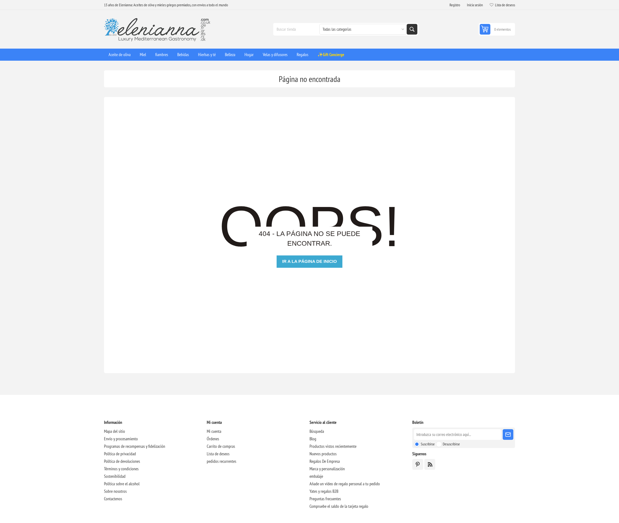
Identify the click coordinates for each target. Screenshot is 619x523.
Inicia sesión (475, 4)
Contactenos (113, 498)
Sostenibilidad (114, 476)
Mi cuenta (214, 431)
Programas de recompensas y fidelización (134, 446)
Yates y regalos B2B (324, 491)
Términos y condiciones (121, 468)
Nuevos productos (323, 454)
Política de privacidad (120, 454)
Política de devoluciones (122, 461)
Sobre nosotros (115, 491)
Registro (455, 4)
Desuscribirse (451, 444)
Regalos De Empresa (325, 461)
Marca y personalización (327, 468)
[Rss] (429, 464)
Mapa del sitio (114, 431)
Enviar (508, 434)
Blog (313, 439)
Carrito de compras (221, 446)
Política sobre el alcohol (122, 483)
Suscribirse (428, 444)
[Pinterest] (417, 464)
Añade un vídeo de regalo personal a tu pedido (345, 483)
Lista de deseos (218, 454)
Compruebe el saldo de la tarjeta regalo (339, 506)
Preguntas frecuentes (325, 498)
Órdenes (213, 439)
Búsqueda (412, 29)
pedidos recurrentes (221, 461)
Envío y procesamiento (121, 439)
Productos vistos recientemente (333, 446)
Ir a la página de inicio (309, 261)
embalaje (316, 476)
